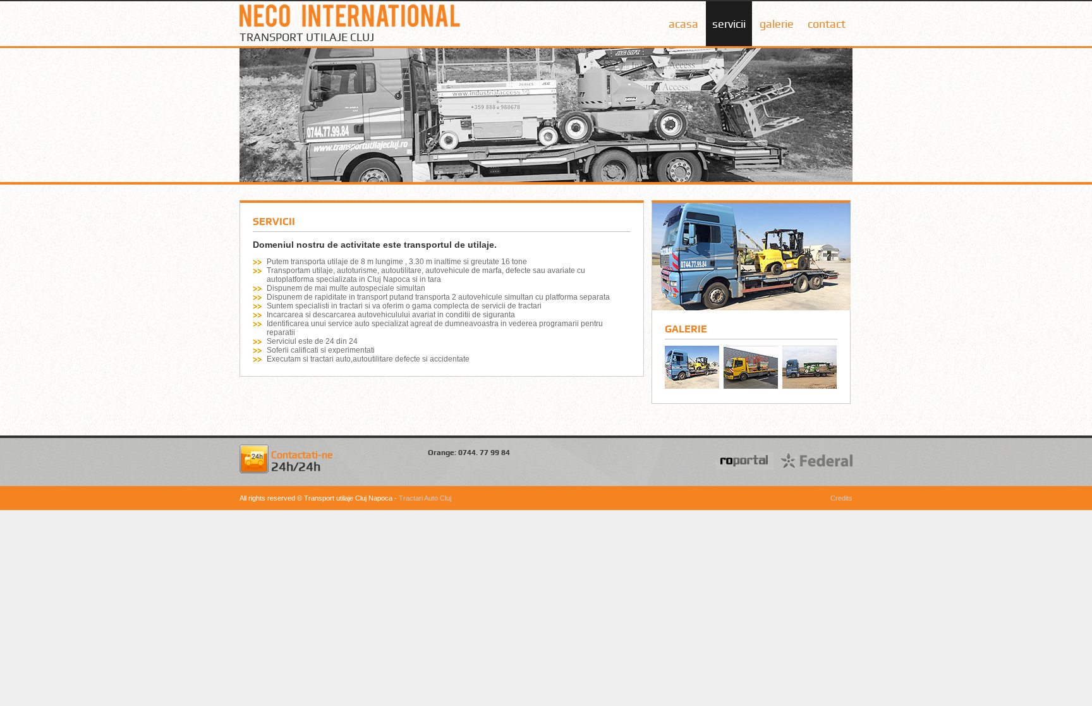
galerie (777, 23)
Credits (841, 498)
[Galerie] (751, 307)
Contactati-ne (302, 461)
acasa (683, 23)
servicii (729, 23)
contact (827, 23)
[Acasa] (350, 27)
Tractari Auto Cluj (425, 498)
